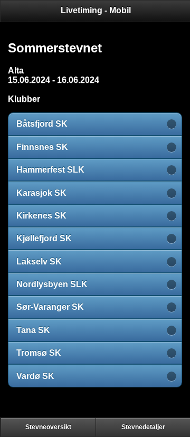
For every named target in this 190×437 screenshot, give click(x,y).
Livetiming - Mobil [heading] (96, 10)
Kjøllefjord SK (44, 238)
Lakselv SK (39, 261)
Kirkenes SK (41, 215)
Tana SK (33, 330)
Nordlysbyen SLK (52, 284)
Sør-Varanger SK (50, 306)
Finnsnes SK (42, 146)
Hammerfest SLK (50, 169)
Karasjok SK (41, 192)
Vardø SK (35, 376)
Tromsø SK (38, 352)
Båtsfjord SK (42, 123)
